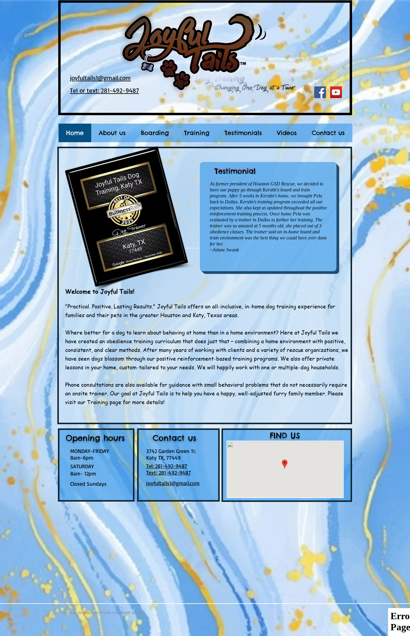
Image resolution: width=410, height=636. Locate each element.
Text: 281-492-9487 (168, 472)
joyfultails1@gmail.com (173, 483)
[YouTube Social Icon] (336, 92)
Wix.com (138, 612)
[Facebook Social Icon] (320, 92)
